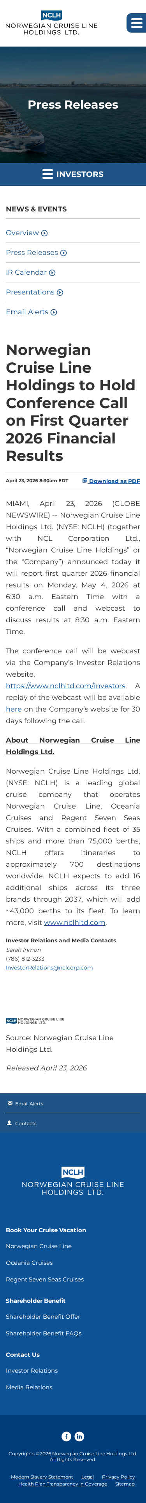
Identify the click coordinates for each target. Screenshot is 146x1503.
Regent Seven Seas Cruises (45, 1279)
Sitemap (125, 1484)
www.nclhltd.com (75, 922)
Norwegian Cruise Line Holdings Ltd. (94, 1453)
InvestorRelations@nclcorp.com (49, 967)
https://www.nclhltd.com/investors (65, 686)
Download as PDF (114, 481)
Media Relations (29, 1387)
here (14, 709)
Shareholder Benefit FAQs (43, 1333)
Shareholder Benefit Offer (43, 1316)
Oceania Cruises (29, 1262)
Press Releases (32, 252)
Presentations (30, 292)
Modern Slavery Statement (42, 1477)
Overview (22, 233)
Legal (87, 1477)
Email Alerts (27, 312)
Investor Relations (32, 1370)
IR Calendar (26, 272)
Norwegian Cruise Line (39, 1246)
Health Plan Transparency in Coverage (62, 1484)
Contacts (26, 1123)
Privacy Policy (118, 1477)
